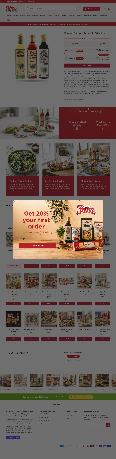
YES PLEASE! (37, 245)
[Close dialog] (14, 201)
